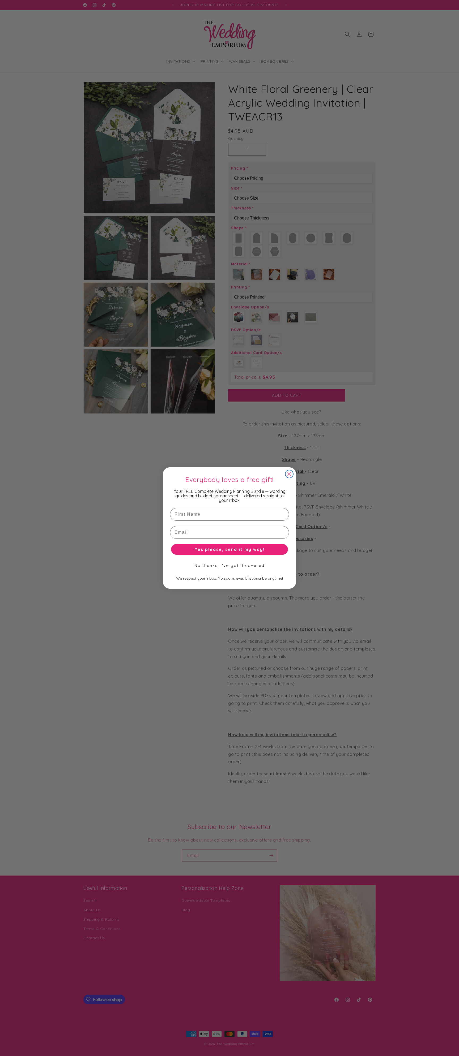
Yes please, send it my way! (229, 549)
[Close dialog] (289, 474)
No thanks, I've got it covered (229, 565)
